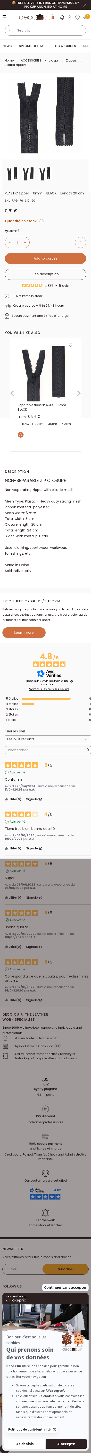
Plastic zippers (15, 65)
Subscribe (65, 1269)
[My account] (69, 17)
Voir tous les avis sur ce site (49, 689)
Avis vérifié (17, 772)
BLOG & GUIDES (63, 46)
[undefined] (72, 681)
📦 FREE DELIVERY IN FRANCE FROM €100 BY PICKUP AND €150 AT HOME (45, 4)
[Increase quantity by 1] (26, 242)
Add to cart (44, 258)
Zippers (71, 60)
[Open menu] (5, 17)
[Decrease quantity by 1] (7, 242)
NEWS (7, 46)
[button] (62, 18)
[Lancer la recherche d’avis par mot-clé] (88, 750)
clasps (54, 60)
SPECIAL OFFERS (31, 46)
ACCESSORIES (31, 60)
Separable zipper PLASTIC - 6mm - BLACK (43, 407)
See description (46, 274)
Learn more (24, 632)
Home (9, 60)
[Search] (11, 30)
